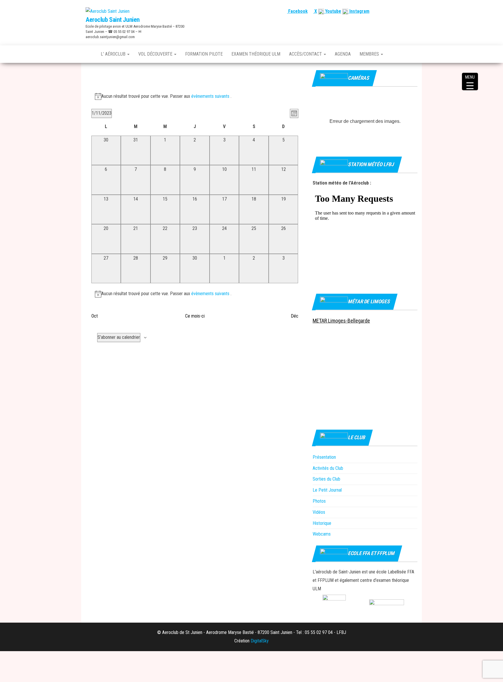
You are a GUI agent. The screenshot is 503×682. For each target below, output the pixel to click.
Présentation (324, 457)
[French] (386, 11)
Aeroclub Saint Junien (113, 19)
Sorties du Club (326, 479)
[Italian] (414, 11)
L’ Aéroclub (114, 54)
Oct (94, 316)
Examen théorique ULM (255, 54)
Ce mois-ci (195, 316)
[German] (407, 11)
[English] (393, 11)
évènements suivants (211, 96)
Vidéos (319, 512)
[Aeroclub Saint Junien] (88, 54)
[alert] (194, 96)
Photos (319, 501)
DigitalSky (260, 641)
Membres (369, 54)
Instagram (358, 11)
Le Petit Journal (327, 490)
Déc (294, 316)
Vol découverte (155, 54)
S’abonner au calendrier (119, 337)
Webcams (322, 534)
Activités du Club (328, 468)
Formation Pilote (204, 54)
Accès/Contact (306, 54)
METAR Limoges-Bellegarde (341, 321)
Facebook (297, 11)
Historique (322, 523)
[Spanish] (400, 11)
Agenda (343, 54)
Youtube (332, 11)
